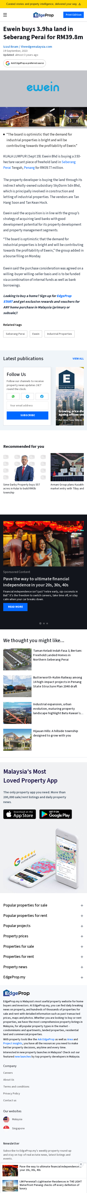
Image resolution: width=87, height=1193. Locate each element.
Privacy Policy (11, 1094)
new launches (23, 1057)
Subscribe (27, 415)
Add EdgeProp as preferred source (27, 63)
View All (78, 359)
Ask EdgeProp (46, 1039)
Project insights (12, 1043)
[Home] (43, 14)
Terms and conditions (16, 1087)
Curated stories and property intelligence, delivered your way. (41, 3)
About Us (8, 1080)
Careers (8, 1073)
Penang (29, 167)
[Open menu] (5, 14)
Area (70, 1039)
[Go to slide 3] (47, 623)
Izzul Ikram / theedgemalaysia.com (27, 46)
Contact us (9, 1100)
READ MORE (15, 607)
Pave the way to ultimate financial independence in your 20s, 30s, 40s (36, 582)
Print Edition (73, 15)
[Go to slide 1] (40, 623)
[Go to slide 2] (44, 623)
